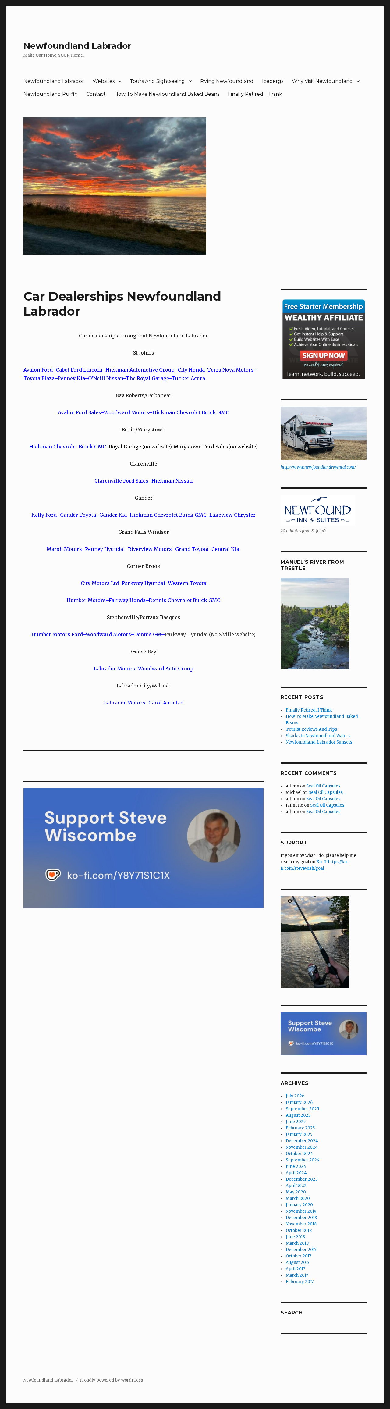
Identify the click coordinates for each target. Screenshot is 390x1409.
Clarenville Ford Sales (121, 481)
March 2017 (297, 1275)
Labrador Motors (114, 668)
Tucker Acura (188, 378)
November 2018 (301, 1224)
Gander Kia (112, 515)
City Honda (191, 370)
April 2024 (296, 1172)
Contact (96, 94)
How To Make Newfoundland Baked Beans (166, 94)
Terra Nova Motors (230, 370)
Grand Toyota (191, 549)
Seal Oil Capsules (323, 786)
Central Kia (225, 549)
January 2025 (299, 1134)
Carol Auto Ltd (165, 703)
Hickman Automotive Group (139, 370)
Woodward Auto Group (165, 668)
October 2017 (298, 1256)
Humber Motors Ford (57, 634)
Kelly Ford (43, 515)
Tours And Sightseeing (157, 81)
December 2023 (302, 1179)
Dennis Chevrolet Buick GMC (184, 600)
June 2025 (296, 1121)
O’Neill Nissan (105, 378)
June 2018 (295, 1237)
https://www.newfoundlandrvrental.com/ (318, 467)
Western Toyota (187, 583)
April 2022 (296, 1185)
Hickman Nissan (172, 481)
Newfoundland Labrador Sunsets (319, 742)
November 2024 (302, 1147)
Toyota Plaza (38, 378)
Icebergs (272, 81)
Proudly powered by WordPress (111, 1380)
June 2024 (296, 1166)
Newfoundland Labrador (77, 46)
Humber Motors (86, 600)
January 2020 (299, 1204)
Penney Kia (71, 378)
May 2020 (296, 1192)
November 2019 (301, 1211)
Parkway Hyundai (143, 583)
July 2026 (295, 1096)
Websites (104, 81)
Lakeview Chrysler (232, 515)
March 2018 (297, 1243)
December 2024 (302, 1140)
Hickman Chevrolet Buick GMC (190, 412)
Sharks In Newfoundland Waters (318, 735)
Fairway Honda (127, 600)
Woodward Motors (126, 412)
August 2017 (297, 1262)
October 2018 (299, 1230)
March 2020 (298, 1198)
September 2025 (302, 1108)
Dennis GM (147, 634)
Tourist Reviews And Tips (311, 729)
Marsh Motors (64, 549)
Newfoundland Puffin (50, 94)
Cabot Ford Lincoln (79, 370)
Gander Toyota (78, 515)
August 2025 (298, 1115)
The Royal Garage (147, 378)
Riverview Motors (150, 549)
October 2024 (299, 1153)
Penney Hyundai (105, 549)
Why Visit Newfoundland (322, 81)
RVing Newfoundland (227, 81)
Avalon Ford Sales (79, 412)
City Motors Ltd (100, 583)
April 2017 (295, 1269)
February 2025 (300, 1128)
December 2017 (301, 1249)
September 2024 (303, 1160)
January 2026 (299, 1102)
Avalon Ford (37, 370)
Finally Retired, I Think (255, 94)
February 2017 (300, 1281)
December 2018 (301, 1217)
